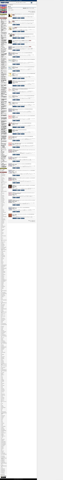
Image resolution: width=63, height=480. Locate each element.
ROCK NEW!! (2, 52)
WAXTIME (2, 427)
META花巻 (2, 307)
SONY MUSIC (2, 385)
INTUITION (2, 270)
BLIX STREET (2, 198)
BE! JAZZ (2, 190)
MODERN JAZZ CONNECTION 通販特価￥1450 (4, 97)
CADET (2, 203)
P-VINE (2, 351)
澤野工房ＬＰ (2, 374)
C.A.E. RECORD (3, 202)
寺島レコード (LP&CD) (3, 48)
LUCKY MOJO (2, 445)
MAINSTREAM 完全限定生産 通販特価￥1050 (3, 116)
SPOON (2, 467)
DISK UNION (2, 227)
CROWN (2, 217)
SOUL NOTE (2, 388)
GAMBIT (2, 252)
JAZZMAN (2, 288)
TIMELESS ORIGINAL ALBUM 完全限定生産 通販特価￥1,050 (4, 129)
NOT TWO (2, 327)
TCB (1, 404)
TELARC (2, 405)
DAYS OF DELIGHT (3, 49)
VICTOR (2, 424)
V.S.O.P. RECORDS (3, 426)
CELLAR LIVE (2, 210)
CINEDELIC (2, 440)
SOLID (2, 384)
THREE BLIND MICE (3, 411)
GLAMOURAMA (3, 256)
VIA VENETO (2, 423)
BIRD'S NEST (2, 195)
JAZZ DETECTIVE (3, 272)
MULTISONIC (2, 320)
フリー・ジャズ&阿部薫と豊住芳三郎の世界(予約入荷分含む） (4, 54)
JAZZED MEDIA (3, 286)
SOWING (2, 368)
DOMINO (2, 230)
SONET (2, 386)
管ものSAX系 (2, 151)
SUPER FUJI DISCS (3, 441)
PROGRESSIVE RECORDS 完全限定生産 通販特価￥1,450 (3, 121)
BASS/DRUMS (2, 154)
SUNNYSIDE (2, 372)
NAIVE (2, 322)
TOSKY (2, 408)
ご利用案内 (18, 2)
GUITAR (2, 153)
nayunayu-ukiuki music (3, 323)
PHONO (2, 338)
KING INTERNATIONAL (4, 293)
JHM (1, 289)
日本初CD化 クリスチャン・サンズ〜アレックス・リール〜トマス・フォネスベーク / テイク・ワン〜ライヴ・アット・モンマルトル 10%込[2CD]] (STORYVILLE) (23, 89)
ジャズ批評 (2, 163)
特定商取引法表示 (3, 474)
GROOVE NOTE (3, 255)
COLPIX (2, 213)
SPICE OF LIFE (2, 390)
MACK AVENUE (3, 304)
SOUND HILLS (2, 389)
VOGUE (2, 425)
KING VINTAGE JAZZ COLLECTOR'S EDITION (3, 141)
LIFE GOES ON (3, 439)
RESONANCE (2, 358)
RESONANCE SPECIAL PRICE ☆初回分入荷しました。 (3, 86)
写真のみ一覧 (33, 11)
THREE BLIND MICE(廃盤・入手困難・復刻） (3, 139)
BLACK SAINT (2, 199)
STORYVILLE (2, 397)
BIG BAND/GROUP (3, 157)
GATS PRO (2, 253)
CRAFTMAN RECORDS (4, 216)
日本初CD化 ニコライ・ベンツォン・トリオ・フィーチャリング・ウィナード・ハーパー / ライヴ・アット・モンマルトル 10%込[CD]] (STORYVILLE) (23, 82)
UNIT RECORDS (3, 415)
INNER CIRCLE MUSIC (3, 268)
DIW (1, 228)
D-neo (1, 231)
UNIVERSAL (2, 416)
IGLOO (2, 260)
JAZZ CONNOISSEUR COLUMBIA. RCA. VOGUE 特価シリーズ (3, 124)
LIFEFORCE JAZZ (3, 295)
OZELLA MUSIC (3, 332)
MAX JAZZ (2, 306)
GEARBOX (2, 254)
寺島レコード (2, 400)
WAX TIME (2, 431)
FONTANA (2, 447)
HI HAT (2, 259)
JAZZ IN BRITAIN (3, 271)
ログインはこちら (3, 16)
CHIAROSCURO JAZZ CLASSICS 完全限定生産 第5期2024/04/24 (4, 40)
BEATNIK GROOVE (3, 442)
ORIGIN (2, 329)
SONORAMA (2, 383)
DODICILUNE (2, 229)
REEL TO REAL (3, 356)
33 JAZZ (2, 403)
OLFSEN (2, 328)
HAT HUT (2, 257)
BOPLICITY (2, 197)
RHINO (2, 359)
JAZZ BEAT (2, 275)
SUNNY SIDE (2, 398)
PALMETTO (2, 333)
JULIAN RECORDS (3, 292)
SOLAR (2, 387)
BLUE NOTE (2, 201)
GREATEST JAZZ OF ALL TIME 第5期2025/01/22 (4, 33)
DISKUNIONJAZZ (3, 226)
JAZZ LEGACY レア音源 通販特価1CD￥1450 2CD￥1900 (3, 100)
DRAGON (2, 233)
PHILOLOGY (2, 337)
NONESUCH (2, 326)
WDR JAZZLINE (3, 429)
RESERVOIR (2, 357)
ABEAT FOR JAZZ (3, 174)
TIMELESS (2, 406)
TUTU (1, 414)
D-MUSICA (2, 232)
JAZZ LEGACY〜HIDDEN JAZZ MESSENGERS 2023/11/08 (4, 43)
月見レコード (2, 399)
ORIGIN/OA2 (2, 330)
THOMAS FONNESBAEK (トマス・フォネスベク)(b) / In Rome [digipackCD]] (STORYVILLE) (23, 20)
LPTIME (2, 301)
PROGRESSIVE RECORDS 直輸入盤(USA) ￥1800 (4, 109)
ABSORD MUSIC (3, 175)
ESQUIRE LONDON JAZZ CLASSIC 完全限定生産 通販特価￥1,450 (4, 126)
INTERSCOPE (2, 269)
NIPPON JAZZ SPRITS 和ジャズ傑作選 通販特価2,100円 (3, 80)
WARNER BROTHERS (3, 430)
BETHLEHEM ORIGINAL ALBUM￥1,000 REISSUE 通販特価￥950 (4, 137)
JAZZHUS (2, 284)
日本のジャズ (2, 46)
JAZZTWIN (2, 285)
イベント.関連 (2, 160)
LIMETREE (2, 296)
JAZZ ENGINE (2, 276)
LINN (1, 297)
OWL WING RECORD (3, 331)
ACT (1, 176)
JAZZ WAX (2, 273)
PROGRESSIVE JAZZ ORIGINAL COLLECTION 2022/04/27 (4, 62)
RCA (1, 353)
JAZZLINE (2, 287)
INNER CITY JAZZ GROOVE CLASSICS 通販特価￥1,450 (4, 102)
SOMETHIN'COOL (3, 367)
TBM (1, 410)
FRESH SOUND (3, 248)
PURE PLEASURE (3, 352)
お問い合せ (22, 2)
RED (1, 355)
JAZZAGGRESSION (3, 444)
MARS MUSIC (2, 305)
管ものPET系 (2, 152)
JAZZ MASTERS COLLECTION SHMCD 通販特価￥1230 (4, 111)
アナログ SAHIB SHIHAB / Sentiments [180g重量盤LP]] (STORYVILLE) (20, 40)
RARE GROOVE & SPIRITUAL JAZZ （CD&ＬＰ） (3, 68)
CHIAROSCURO (3, 218)
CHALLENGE (2, 211)
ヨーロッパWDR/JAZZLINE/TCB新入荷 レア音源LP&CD (3, 106)
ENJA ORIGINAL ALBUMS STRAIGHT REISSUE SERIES (3, 74)
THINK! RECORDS (3, 407)
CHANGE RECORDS (3, 212)
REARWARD (2, 354)
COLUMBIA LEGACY (3, 214)
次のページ (33, 221)
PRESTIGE (2, 446)
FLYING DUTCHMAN (3, 247)
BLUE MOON (2, 200)
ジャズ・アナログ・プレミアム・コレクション (3, 83)
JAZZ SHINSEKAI (3, 274)
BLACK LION (2, 196)
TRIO (1, 409)
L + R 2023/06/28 (3, 47)
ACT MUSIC (2, 177)
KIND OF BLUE (3, 294)
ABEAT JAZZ (2, 173)
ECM (1, 234)
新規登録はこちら (3, 15)
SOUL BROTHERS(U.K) (4, 369)
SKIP (1, 382)
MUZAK (2, 321)
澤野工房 (2, 373)
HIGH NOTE (2, 258)
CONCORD (2, 215)
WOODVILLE (2, 428)
